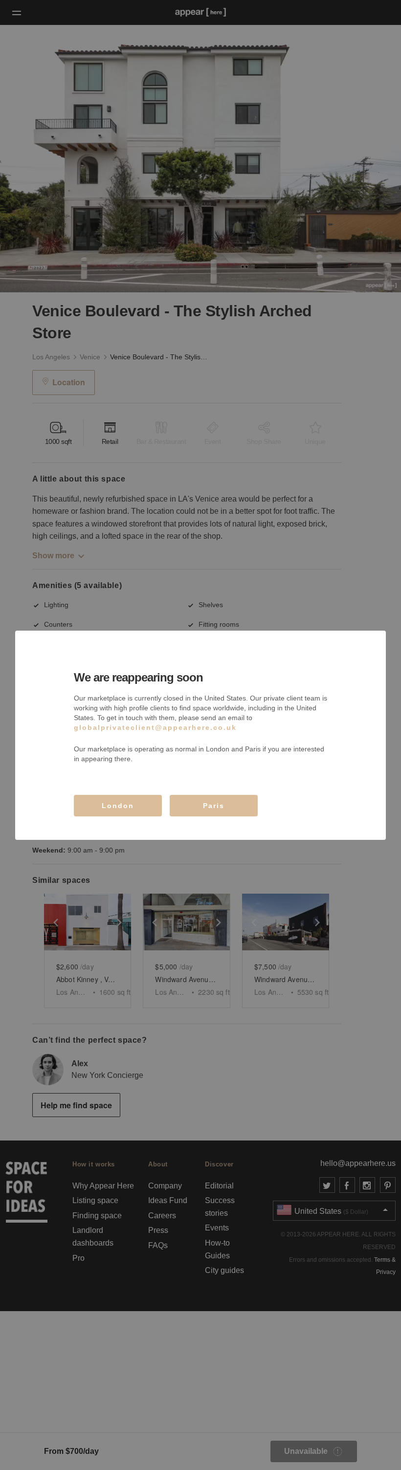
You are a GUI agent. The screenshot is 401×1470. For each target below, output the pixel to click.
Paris (213, 806)
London (118, 806)
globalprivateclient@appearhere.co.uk (155, 727)
